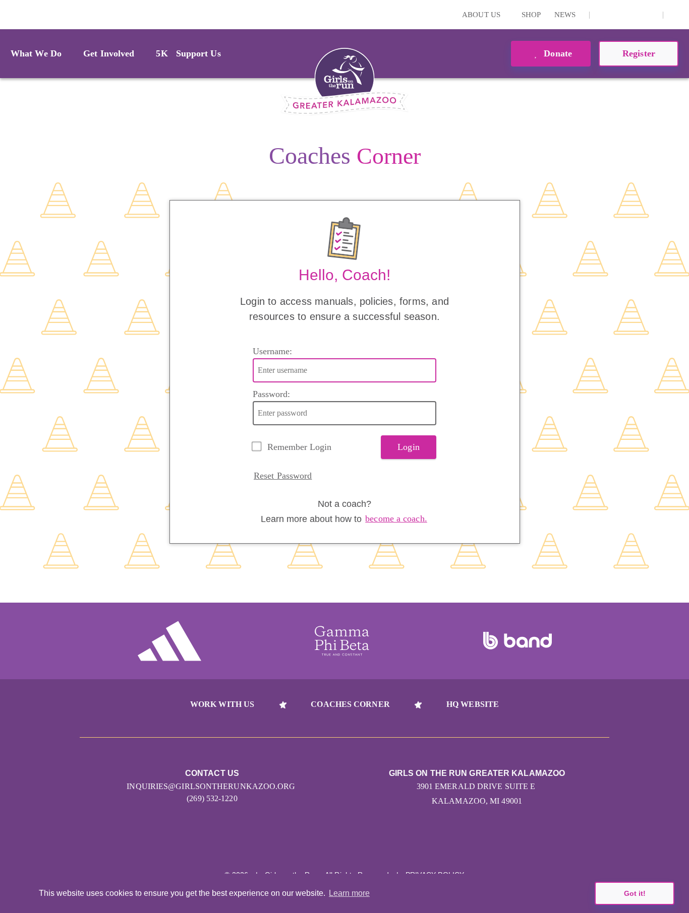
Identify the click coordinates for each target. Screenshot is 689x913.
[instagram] (603, 15)
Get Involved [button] (108, 53)
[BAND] (517, 641)
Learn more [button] (349, 893)
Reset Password (283, 476)
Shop (531, 15)
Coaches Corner (350, 704)
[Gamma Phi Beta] (342, 641)
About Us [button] (482, 15)
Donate (556, 53)
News (565, 15)
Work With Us (222, 704)
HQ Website (472, 704)
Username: (272, 351)
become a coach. (396, 518)
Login (9, 14)
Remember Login (299, 447)
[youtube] (634, 15)
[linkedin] (618, 15)
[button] (676, 15)
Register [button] (638, 53)
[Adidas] (169, 641)
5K (161, 53)
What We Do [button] (36, 53)
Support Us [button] (198, 53)
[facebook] (650, 15)
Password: (271, 394)
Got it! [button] (635, 893)
